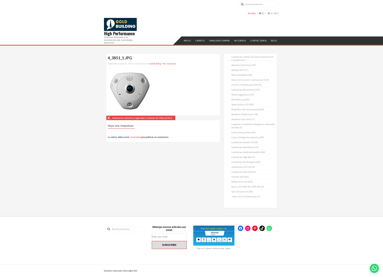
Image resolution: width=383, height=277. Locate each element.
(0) (262, 13)
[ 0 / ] (274, 13)
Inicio (187, 40)
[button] (374, 268)
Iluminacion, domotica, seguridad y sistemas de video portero (142, 118)
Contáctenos (258, 40)
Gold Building (155, 63)
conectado (135, 137)
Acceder (252, 13)
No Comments (169, 63)
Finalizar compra (219, 40)
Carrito (200, 40)
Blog (274, 40)
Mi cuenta (240, 40)
